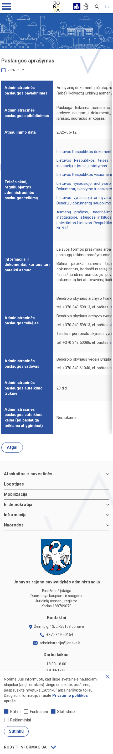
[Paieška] (97, 6)
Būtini (15, 711)
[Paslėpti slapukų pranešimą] (108, 677)
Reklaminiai (20, 720)
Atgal (12, 447)
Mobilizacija (15, 494)
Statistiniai (66, 711)
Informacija (15, 514)
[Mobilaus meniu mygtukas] (6, 6)
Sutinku (16, 731)
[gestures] (86, 6)
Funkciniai (39, 711)
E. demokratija (18, 504)
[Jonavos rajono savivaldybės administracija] (56, 6)
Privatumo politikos (70, 695)
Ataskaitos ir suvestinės (28, 473)
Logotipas (14, 484)
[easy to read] (76, 6)
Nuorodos (14, 525)
